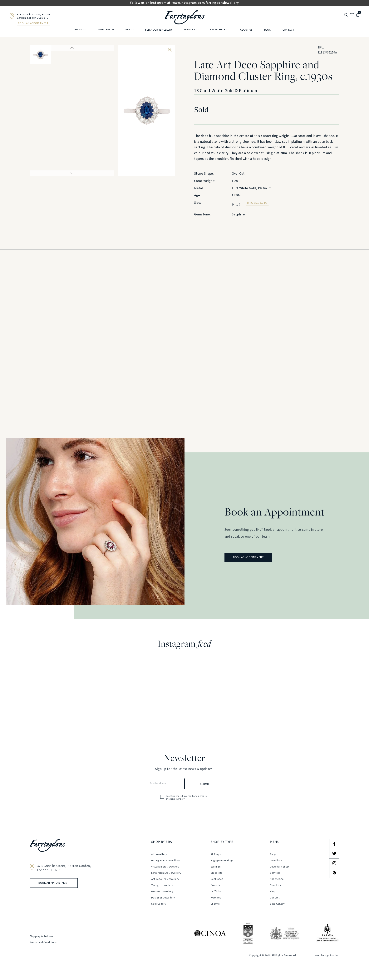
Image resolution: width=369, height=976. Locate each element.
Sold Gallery (158, 904)
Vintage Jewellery (162, 885)
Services (189, 30)
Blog (267, 30)
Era (127, 30)
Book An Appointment (33, 23)
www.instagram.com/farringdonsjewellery (205, 3)
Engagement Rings (222, 861)
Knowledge (217, 30)
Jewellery (104, 30)
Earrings (216, 867)
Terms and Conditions (43, 942)
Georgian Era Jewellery (165, 861)
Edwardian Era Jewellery (166, 873)
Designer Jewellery (163, 898)
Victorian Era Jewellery (165, 867)
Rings (78, 30)
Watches (216, 898)
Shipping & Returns (41, 936)
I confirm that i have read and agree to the (186, 797)
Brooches (217, 885)
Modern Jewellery (162, 891)
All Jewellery (159, 854)
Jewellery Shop (279, 867)
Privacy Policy (177, 799)
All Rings (216, 854)
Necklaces (217, 879)
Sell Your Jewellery (158, 30)
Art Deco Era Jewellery (165, 879)
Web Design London (327, 955)
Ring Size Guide (257, 203)
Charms (215, 904)
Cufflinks (216, 891)
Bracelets (217, 873)
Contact (288, 30)
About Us (246, 30)
